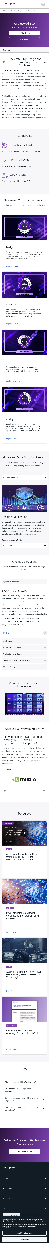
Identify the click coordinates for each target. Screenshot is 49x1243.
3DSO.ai (6, 633)
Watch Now (11, 932)
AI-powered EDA (28, 11)
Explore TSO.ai (12, 381)
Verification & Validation (12, 654)
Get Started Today (24, 1151)
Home (4, 11)
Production (7, 545)
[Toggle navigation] (43, 4)
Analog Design (8, 641)
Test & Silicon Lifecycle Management (17, 660)
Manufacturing (9, 667)
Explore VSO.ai (12, 324)
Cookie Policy (31, 1227)
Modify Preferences (24, 1233)
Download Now (13, 1050)
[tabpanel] (24, 761)
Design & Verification (11, 477)
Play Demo (25, 33)
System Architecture (11, 582)
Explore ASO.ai (12, 439)
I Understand (24, 1239)
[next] (44, 791)
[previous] (5, 791)
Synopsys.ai (14, 11)
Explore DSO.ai (12, 266)
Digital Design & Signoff (12, 647)
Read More (11, 991)
